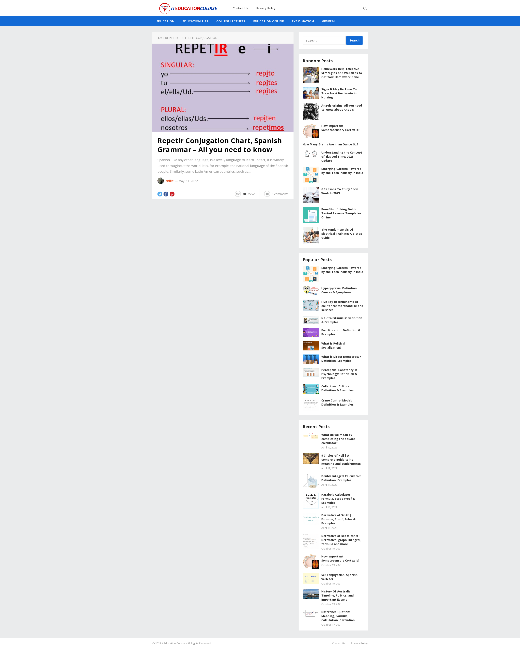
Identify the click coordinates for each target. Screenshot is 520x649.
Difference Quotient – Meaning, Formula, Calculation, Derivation (338, 616)
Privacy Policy (265, 8)
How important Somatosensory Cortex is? (340, 128)
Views (249, 194)
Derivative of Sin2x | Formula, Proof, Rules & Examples (338, 519)
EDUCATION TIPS (195, 21)
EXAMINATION (303, 21)
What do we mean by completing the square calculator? (338, 439)
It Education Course (173, 643)
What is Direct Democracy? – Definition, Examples (342, 359)
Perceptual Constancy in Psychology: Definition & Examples (339, 374)
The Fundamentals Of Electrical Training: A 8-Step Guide (341, 234)
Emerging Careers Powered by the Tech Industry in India (342, 171)
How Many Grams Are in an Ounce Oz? (330, 144)
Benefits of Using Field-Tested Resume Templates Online (341, 213)
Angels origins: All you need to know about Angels (341, 107)
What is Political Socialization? (333, 345)
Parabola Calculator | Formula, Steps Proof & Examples (338, 499)
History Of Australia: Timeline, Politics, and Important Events (337, 595)
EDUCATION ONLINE (268, 21)
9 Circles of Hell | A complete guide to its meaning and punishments (341, 460)
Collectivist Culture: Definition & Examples (337, 388)
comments (280, 194)
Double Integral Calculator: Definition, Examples (341, 478)
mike (170, 180)
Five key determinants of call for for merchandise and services (342, 306)
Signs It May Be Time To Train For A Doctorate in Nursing (339, 93)
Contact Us (240, 8)
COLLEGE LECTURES (230, 21)
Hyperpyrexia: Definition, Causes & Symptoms (339, 290)
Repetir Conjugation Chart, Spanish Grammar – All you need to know (219, 145)
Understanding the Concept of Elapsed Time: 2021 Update (341, 157)
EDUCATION (165, 21)
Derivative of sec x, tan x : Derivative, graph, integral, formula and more (341, 540)
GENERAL (328, 21)
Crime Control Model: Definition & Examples (337, 402)
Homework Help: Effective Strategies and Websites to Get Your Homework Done (341, 73)
